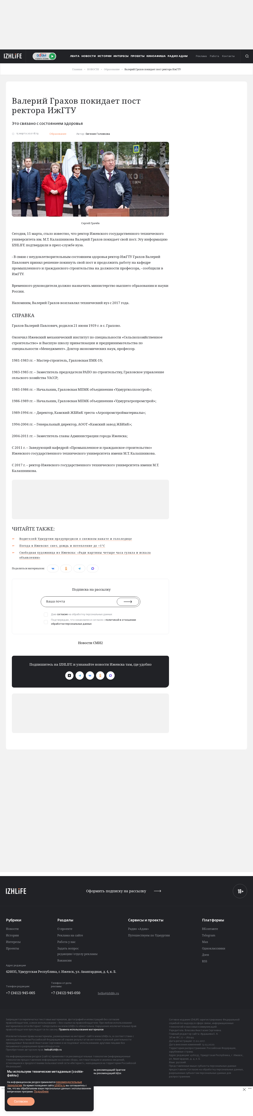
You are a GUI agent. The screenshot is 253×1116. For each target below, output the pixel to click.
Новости (12, 929)
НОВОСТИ (88, 56)
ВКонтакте (210, 929)
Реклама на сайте (70, 935)
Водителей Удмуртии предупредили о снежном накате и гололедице (75, 539)
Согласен (21, 1101)
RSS (204, 961)
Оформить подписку (116, 891)
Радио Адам (178, 56)
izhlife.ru (59, 1085)
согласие (62, 614)
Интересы (13, 942)
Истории (12, 935)
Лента (74, 56)
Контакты (228, 56)
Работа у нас (66, 942)
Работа (214, 56)
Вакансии (64, 960)
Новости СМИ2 (90, 642)
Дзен (205, 955)
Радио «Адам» (138, 929)
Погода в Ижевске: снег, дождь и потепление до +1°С (62, 546)
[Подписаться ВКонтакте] (90, 675)
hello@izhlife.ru (108, 993)
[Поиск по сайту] (246, 56)
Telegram (208, 935)
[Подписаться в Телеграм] (80, 675)
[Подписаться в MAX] (110, 675)
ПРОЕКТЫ (137, 56)
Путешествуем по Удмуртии (149, 935)
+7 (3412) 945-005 (20, 992)
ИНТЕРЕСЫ (120, 56)
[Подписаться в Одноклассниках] (100, 675)
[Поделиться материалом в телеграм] (79, 568)
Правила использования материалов (81, 1030)
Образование (57, 134)
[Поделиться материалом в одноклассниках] (66, 568)
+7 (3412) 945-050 (65, 992)
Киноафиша (156, 56)
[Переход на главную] (13, 56)
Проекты (12, 948)
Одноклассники (213, 948)
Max (205, 942)
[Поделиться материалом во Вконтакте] (53, 568)
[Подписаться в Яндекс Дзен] (69, 675)
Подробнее (41, 1091)
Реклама (201, 56)
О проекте (64, 929)
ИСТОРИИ (104, 56)
